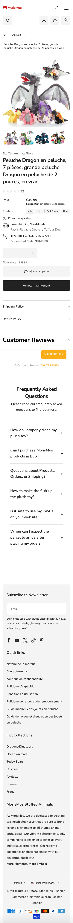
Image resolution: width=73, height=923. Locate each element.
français (18, 882)
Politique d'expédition (21, 686)
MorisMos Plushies (52, 891)
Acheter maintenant (36, 285)
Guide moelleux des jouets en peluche (32, 709)
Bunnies (12, 784)
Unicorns (13, 769)
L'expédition (32, 203)
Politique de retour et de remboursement (34, 701)
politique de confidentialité (25, 679)
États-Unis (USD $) (45, 882)
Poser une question (19, 218)
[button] (10, 137)
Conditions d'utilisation (22, 694)
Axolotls (12, 777)
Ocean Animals (17, 754)
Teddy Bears (15, 762)
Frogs (10, 792)
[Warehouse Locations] (65, 20)
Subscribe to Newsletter (27, 594)
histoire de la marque (21, 664)
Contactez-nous (17, 671)
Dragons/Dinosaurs (20, 747)
